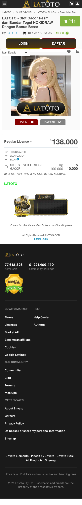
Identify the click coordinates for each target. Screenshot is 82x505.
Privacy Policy (14, 423)
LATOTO (6, 12)
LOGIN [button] (23, 122)
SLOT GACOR (24, 12)
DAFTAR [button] (49, 122)
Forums (10, 385)
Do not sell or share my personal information (35, 430)
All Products (34, 460)
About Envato (14, 408)
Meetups (11, 392)
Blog (8, 377)
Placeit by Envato (42, 456)
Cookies (10, 347)
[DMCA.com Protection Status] (14, 293)
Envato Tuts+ (66, 456)
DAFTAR (58, 43)
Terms (9, 317)
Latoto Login (41, 238)
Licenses (11, 324)
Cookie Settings (15, 354)
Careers (10, 415)
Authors (39, 324)
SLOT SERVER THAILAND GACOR (44, 166)
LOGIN (23, 43)
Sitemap (10, 438)
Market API (12, 332)
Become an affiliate (17, 339)
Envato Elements (17, 456)
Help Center (42, 317)
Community (13, 370)
